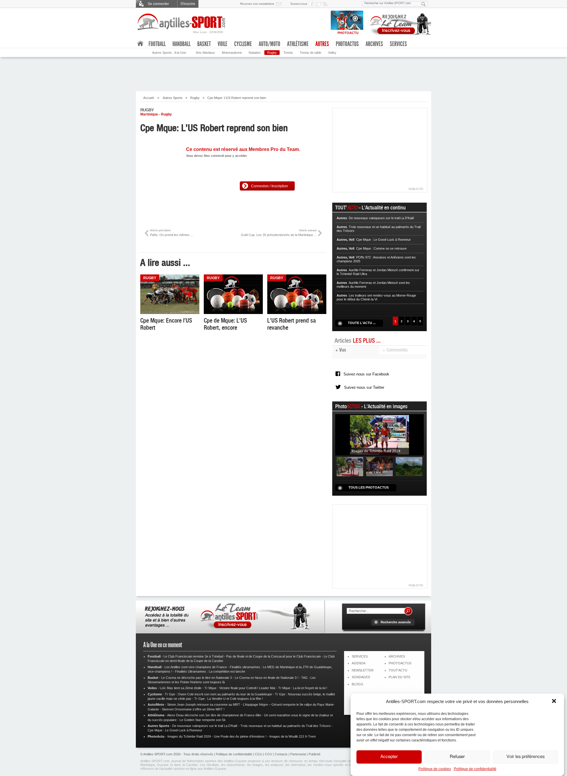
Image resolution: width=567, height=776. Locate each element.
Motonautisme (232, 52)
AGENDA (358, 663)
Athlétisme (298, 44)
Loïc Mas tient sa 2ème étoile (180, 688)
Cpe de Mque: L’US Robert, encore (225, 324)
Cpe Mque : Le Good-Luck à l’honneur (175, 730)
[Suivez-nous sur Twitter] (319, 4)
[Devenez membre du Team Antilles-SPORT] (398, 23)
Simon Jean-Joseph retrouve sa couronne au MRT (203, 704)
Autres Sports (173, 98)
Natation (254, 52)
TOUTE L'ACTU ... (362, 323)
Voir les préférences (525, 757)
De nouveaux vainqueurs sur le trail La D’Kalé (204, 726)
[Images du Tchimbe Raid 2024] (379, 434)
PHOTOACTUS (400, 663)
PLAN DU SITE (399, 677)
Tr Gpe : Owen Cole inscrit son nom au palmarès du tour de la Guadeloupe (218, 694)
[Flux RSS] (326, 4)
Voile (222, 44)
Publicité (314, 754)
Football (157, 44)
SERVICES (360, 656)
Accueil (148, 98)
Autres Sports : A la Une (169, 52)
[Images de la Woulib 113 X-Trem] (409, 466)
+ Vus (340, 350)
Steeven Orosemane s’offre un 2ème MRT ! (193, 709)
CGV (268, 754)
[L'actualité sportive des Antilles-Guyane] (181, 22)
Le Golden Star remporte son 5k (203, 720)
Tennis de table (310, 52)
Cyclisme (243, 44)
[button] (554, 701)
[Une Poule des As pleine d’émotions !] (379, 466)
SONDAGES (361, 677)
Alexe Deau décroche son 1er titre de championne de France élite (214, 715)
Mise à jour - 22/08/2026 (208, 32)
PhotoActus (347, 44)
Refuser (457, 757)
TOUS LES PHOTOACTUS (368, 487)
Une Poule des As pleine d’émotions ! (240, 736)
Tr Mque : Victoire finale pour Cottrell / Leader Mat (239, 688)
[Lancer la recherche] (423, 3)
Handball (181, 44)
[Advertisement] (283, 73)
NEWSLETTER (363, 670)
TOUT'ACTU (398, 670)
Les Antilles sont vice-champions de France (195, 667)
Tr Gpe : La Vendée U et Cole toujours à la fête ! (228, 698)
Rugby (272, 52)
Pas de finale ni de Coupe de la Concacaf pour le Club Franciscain (273, 656)
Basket (204, 44)
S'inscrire (187, 4)
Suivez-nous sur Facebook (366, 374)
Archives (374, 44)
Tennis (288, 52)
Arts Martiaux (205, 52)
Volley (332, 52)
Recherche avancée (396, 622)
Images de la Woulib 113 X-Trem (292, 736)
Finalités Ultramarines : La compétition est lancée (210, 671)
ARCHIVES (397, 656)
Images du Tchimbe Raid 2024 (189, 736)
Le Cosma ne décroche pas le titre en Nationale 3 (196, 677)
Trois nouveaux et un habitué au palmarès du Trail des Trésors (285, 726)
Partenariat (298, 754)
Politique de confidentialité (475, 769)
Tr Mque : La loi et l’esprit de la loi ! (302, 688)
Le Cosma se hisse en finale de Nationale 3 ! (266, 677)
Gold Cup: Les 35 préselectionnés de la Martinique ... (279, 232)
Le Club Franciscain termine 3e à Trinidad (193, 656)
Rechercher (408, 611)
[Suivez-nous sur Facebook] (312, 4)
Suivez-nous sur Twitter (364, 387)
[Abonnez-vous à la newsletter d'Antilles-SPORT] (280, 4)
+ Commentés (395, 350)
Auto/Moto (269, 44)
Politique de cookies (434, 769)
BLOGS (357, 684)
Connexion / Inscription (269, 186)
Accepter (389, 757)
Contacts (281, 754)
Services (398, 44)
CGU (258, 754)
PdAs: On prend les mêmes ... (171, 232)
